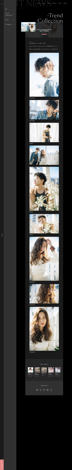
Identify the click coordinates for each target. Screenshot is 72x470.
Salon (38, 3)
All (6, 9)
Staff (48, 3)
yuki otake (31, 143)
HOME (1, 235)
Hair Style (54, 3)
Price (44, 3)
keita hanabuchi (32, 97)
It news (59, 3)
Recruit (65, 3)
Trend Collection (8, 14)
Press (7, 20)
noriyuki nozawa (32, 281)
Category (8, 24)
